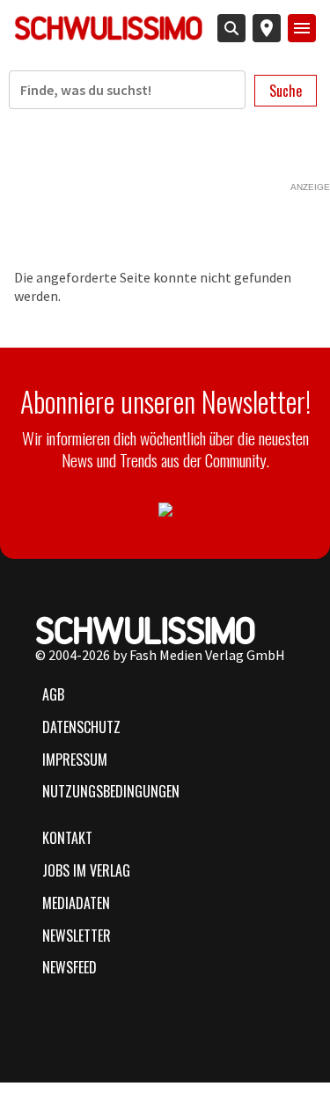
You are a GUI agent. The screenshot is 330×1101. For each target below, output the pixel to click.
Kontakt (67, 837)
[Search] (231, 28)
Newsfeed (69, 967)
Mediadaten (76, 903)
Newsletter (76, 935)
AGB (53, 694)
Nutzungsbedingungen (111, 791)
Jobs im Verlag (86, 870)
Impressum (74, 759)
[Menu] (302, 28)
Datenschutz (81, 727)
